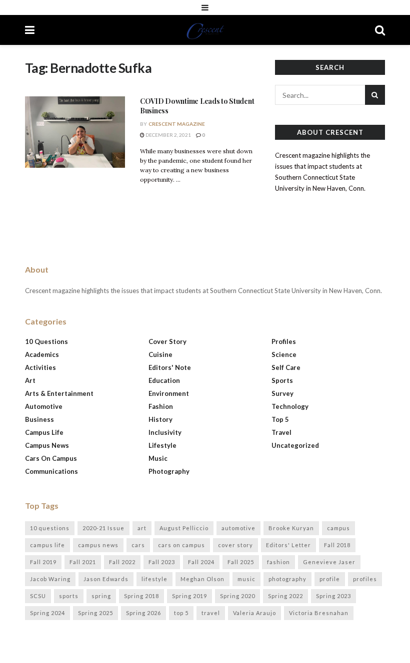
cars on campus (181, 545)
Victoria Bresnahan (318, 613)
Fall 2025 (241, 562)
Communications (51, 471)
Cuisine (160, 354)
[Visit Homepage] (205, 30)
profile (330, 579)
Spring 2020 (237, 596)
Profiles (284, 341)
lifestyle (155, 579)
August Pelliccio (184, 528)
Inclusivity (165, 432)
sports (68, 596)
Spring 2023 (333, 596)
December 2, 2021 (167, 135)
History (160, 419)
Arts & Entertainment (59, 393)
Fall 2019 (43, 562)
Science (284, 354)
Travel (282, 432)
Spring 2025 (95, 613)
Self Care (286, 367)
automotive (239, 528)
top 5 (181, 613)
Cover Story (167, 341)
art (142, 528)
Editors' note (169, 367)
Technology (290, 406)
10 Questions (46, 341)
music (247, 579)
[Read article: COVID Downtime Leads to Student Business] (75, 132)
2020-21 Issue (103, 528)
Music (158, 458)
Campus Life (44, 432)
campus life (47, 545)
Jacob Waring (50, 579)
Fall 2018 (337, 545)
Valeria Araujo (254, 613)
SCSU (38, 596)
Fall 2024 (201, 562)
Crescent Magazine (176, 124)
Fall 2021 (83, 562)
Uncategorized (295, 445)
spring (101, 596)
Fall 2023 (161, 562)
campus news (98, 545)
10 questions (50, 528)
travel (211, 613)
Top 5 (280, 419)
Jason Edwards (106, 579)
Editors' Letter (288, 545)
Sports (282, 380)
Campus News (47, 445)
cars (138, 545)
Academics (42, 354)
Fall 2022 (122, 562)
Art (30, 380)
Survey (283, 393)
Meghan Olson (202, 579)
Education (164, 380)
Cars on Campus (51, 458)
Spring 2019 (189, 596)
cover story (235, 545)
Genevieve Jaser (329, 562)
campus (338, 528)
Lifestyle (162, 445)
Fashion (160, 406)
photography (287, 579)
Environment (168, 393)
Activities (40, 367)
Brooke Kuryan (291, 528)
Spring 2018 (141, 596)
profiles (365, 579)
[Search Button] (380, 30)
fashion (278, 562)
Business (39, 419)
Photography (169, 471)
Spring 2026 (143, 613)
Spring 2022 (285, 596)
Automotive (43, 406)
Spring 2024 (47, 613)
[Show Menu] (205, 7)
